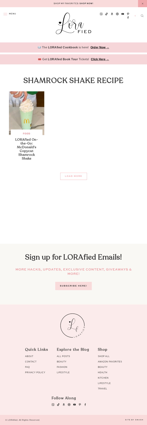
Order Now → (100, 47)
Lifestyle (63, 372)
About (29, 356)
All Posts (63, 356)
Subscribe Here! (73, 286)
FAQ (27, 367)
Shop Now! (86, 4)
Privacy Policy (35, 372)
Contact (31, 361)
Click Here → (100, 59)
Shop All (104, 356)
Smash (139, 420)
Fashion (62, 367)
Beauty (62, 361)
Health (102, 372)
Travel (102, 388)
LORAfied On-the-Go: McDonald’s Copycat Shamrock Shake (26, 149)
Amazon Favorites (110, 361)
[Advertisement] (73, 218)
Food (26, 133)
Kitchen (103, 378)
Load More (73, 176)
